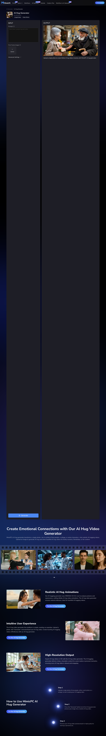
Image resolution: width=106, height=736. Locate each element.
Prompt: (10, 26)
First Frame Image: (13, 45)
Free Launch (100, 2)
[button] (23, 57)
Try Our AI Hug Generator (55, 606)
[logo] (6, 3)
